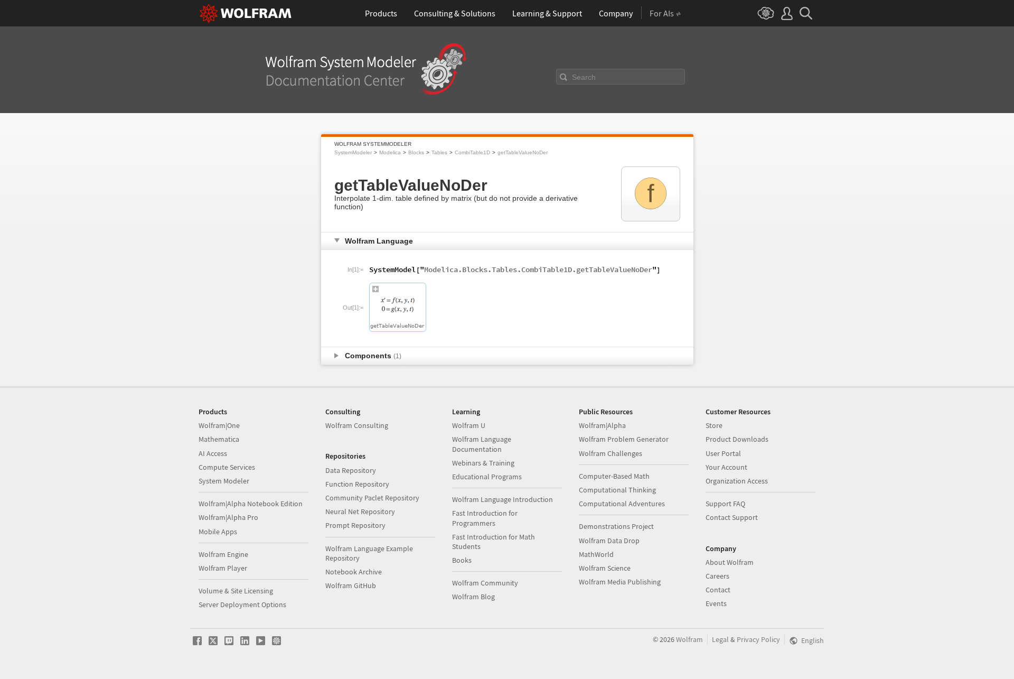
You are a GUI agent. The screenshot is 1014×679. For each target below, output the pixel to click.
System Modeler (224, 481)
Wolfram (689, 639)
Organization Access (737, 481)
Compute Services (227, 467)
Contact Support (732, 517)
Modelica (390, 152)
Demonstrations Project (616, 526)
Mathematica (219, 439)
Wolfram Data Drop (609, 540)
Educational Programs (487, 476)
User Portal (723, 453)
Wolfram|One (219, 425)
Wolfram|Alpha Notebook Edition (251, 503)
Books (462, 560)
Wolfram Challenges (610, 453)
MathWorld (596, 554)
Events (716, 603)
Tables (439, 152)
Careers (717, 576)
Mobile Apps (218, 531)
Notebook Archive (353, 571)
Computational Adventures (622, 503)
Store (714, 425)
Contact (718, 589)
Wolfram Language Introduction (502, 499)
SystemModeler (353, 152)
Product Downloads (737, 439)
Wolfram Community (485, 583)
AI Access (213, 453)
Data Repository (350, 470)
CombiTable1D (472, 152)
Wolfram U (468, 425)
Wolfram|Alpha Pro (228, 517)
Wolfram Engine (223, 554)
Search (584, 77)
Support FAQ (725, 503)
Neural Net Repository (360, 511)
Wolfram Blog (473, 596)
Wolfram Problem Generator (624, 439)
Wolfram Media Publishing (620, 582)
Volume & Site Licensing (236, 591)
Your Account (726, 467)
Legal (720, 639)
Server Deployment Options (242, 604)
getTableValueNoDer (522, 152)
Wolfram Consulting (356, 425)
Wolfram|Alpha (602, 425)
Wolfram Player (223, 568)
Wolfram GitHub (350, 585)
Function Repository (357, 484)
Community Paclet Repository (372, 498)
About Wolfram (730, 562)
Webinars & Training (483, 463)
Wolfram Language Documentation (481, 443)
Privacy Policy (758, 639)
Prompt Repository (355, 525)
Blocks (416, 152)
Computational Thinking (617, 490)
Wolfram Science (605, 568)
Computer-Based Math (614, 476)
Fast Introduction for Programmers (485, 517)
